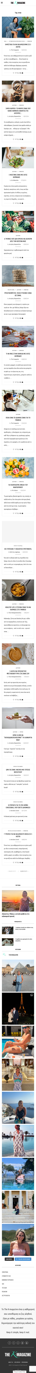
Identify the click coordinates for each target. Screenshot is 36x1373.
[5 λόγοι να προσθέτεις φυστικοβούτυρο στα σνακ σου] (18, 654)
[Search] (34, 3)
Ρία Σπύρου (15, 490)
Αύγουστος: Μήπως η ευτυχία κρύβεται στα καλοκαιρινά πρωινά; (15, 915)
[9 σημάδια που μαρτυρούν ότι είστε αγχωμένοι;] (7, 942)
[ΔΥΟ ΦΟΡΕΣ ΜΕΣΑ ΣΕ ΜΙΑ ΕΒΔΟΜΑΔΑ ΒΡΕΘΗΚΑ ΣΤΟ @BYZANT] (18, 1075)
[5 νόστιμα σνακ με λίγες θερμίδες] (18, 157)
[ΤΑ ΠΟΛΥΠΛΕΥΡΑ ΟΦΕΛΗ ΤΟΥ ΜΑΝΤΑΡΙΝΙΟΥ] (18, 467)
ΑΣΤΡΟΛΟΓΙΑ (6, 1295)
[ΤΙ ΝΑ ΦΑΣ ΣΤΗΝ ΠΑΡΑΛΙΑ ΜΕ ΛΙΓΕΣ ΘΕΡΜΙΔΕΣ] (18, 336)
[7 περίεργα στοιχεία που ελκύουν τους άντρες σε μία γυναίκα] (7, 930)
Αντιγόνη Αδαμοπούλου (15, 116)
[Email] (26, 1342)
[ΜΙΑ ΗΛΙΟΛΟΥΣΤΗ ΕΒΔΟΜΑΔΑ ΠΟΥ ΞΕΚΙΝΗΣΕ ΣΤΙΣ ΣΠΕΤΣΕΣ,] (18, 1207)
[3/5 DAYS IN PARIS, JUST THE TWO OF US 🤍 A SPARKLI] (18, 1009)
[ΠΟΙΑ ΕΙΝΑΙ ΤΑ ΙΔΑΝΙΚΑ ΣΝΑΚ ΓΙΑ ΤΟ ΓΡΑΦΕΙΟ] (18, 400)
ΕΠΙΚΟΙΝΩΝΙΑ (25, 1362)
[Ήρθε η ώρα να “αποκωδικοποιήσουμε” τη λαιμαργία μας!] (18, 718)
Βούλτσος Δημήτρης (15, 552)
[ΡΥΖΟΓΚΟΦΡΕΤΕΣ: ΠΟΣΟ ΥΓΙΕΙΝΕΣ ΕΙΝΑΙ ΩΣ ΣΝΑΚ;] (18, 276)
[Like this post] (13, 73)
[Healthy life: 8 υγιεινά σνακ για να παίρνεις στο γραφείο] (18, 590)
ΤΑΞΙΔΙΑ (4, 1288)
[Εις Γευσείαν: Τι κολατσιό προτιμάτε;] (18, 531)
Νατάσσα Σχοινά (15, 810)
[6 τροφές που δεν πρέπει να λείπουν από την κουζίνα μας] (18, 221)
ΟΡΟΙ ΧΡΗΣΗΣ (17, 1362)
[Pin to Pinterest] (20, 73)
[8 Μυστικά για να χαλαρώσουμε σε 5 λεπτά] (18, 27)
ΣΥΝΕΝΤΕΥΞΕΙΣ (6, 1276)
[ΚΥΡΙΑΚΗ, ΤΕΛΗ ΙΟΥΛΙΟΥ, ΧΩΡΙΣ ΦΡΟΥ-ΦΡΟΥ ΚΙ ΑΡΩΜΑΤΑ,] (18, 1042)
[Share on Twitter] (18, 73)
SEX (3, 1284)
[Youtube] (22, 1342)
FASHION (4, 1291)
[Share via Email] (22, 73)
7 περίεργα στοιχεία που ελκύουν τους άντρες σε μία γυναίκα (24, 928)
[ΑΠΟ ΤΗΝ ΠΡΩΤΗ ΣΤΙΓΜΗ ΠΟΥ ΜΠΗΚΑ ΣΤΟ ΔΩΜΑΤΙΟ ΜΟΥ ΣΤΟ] (18, 1141)
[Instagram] (18, 1342)
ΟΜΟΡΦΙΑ (5, 1272)
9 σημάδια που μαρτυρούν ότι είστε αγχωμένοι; (23, 939)
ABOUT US (10, 1362)
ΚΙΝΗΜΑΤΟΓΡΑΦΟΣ (8, 1280)
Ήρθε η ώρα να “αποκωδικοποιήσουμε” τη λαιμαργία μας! (18, 737)
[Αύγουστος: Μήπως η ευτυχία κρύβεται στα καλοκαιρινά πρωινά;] (18, 900)
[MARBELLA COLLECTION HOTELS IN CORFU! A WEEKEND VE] (18, 1174)
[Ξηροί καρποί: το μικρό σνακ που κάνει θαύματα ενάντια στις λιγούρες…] (18, 91)
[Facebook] (9, 1342)
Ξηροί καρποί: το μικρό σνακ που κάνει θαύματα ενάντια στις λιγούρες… (18, 110)
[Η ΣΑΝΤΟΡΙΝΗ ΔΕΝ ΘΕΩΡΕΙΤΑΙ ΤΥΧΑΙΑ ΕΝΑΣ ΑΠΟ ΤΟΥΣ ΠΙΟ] (18, 1108)
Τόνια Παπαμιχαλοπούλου (14, 612)
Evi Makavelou (14, 180)
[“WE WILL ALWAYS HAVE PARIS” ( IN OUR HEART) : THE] (18, 976)
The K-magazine (15, 50)
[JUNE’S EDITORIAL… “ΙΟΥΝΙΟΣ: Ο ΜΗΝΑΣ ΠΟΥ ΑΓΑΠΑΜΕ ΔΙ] (18, 1240)
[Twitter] (13, 1342)
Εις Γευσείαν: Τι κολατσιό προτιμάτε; (18, 549)
